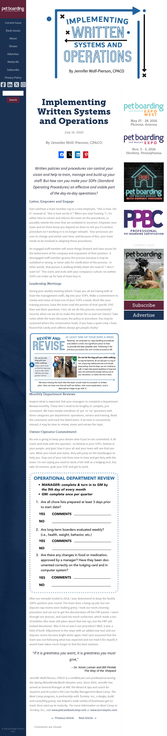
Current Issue (13, 23)
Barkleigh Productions (16, 730)
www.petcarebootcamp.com (68, 710)
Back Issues (13, 31)
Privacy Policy (13, 78)
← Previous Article (62, 718)
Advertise (13, 54)
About (13, 38)
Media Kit (13, 62)
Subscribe (13, 70)
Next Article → (88, 718)
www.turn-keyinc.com (103, 710)
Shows (13, 46)
